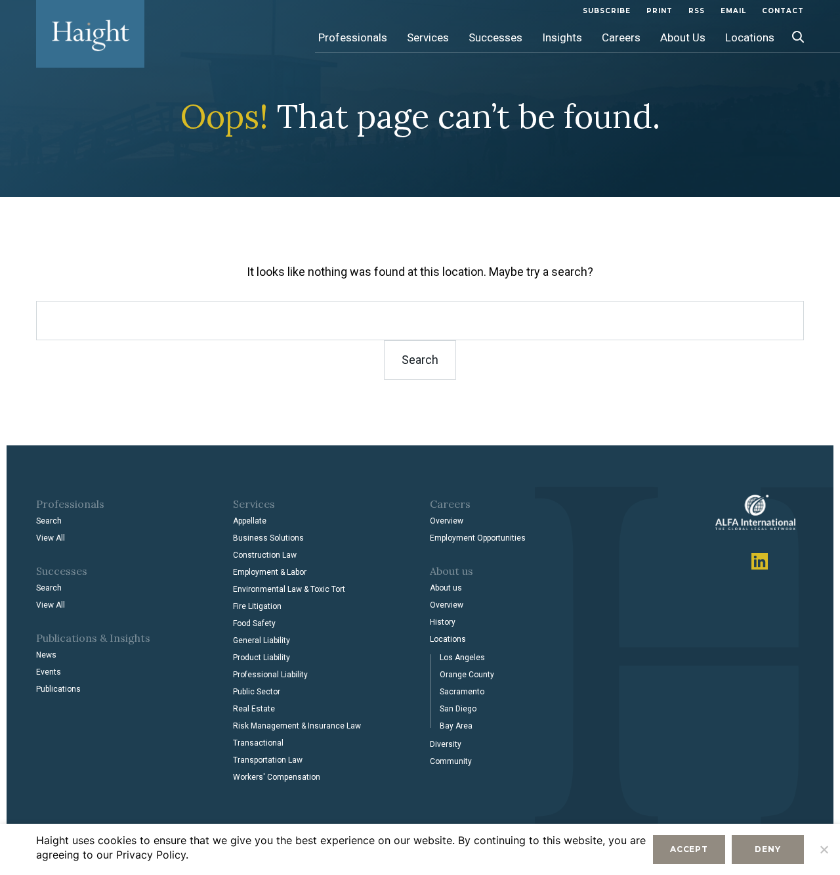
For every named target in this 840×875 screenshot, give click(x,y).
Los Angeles (462, 657)
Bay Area (456, 725)
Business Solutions (268, 538)
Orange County (467, 674)
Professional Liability (270, 674)
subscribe (607, 11)
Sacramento (462, 691)
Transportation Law (268, 760)
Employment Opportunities (478, 538)
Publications (58, 689)
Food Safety (254, 623)
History (442, 622)
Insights (562, 37)
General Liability (261, 640)
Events (48, 672)
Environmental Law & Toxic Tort (289, 589)
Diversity (445, 744)
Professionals (352, 37)
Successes (495, 37)
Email (733, 11)
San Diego (458, 708)
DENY (767, 849)
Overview (446, 521)
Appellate (249, 521)
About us (446, 588)
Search (49, 521)
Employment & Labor (269, 572)
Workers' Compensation (276, 777)
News (46, 655)
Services (428, 37)
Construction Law (265, 555)
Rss (696, 11)
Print (659, 11)
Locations (749, 37)
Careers (621, 37)
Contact (783, 11)
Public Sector (256, 691)
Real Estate (254, 708)
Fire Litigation (257, 606)
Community (451, 761)
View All (50, 538)
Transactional (258, 743)
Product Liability (261, 657)
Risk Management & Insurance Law (297, 725)
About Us (682, 37)
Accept (689, 849)
